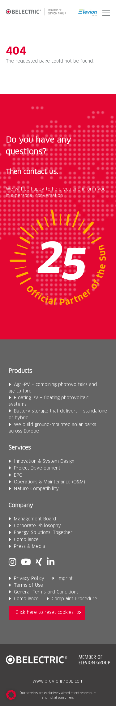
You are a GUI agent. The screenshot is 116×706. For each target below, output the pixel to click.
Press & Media (29, 546)
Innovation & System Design (44, 461)
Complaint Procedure (74, 599)
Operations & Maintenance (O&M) (49, 482)
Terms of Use (28, 585)
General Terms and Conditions (46, 592)
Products (20, 371)
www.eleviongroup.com (58, 681)
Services (20, 448)
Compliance (26, 540)
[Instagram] (12, 562)
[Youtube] (26, 562)
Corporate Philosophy (37, 526)
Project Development (37, 468)
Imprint (65, 579)
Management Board (35, 519)
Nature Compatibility (36, 489)
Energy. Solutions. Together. (43, 533)
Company (21, 505)
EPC (18, 475)
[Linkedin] (50, 562)
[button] (105, 13)
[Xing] (39, 562)
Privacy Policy (29, 579)
